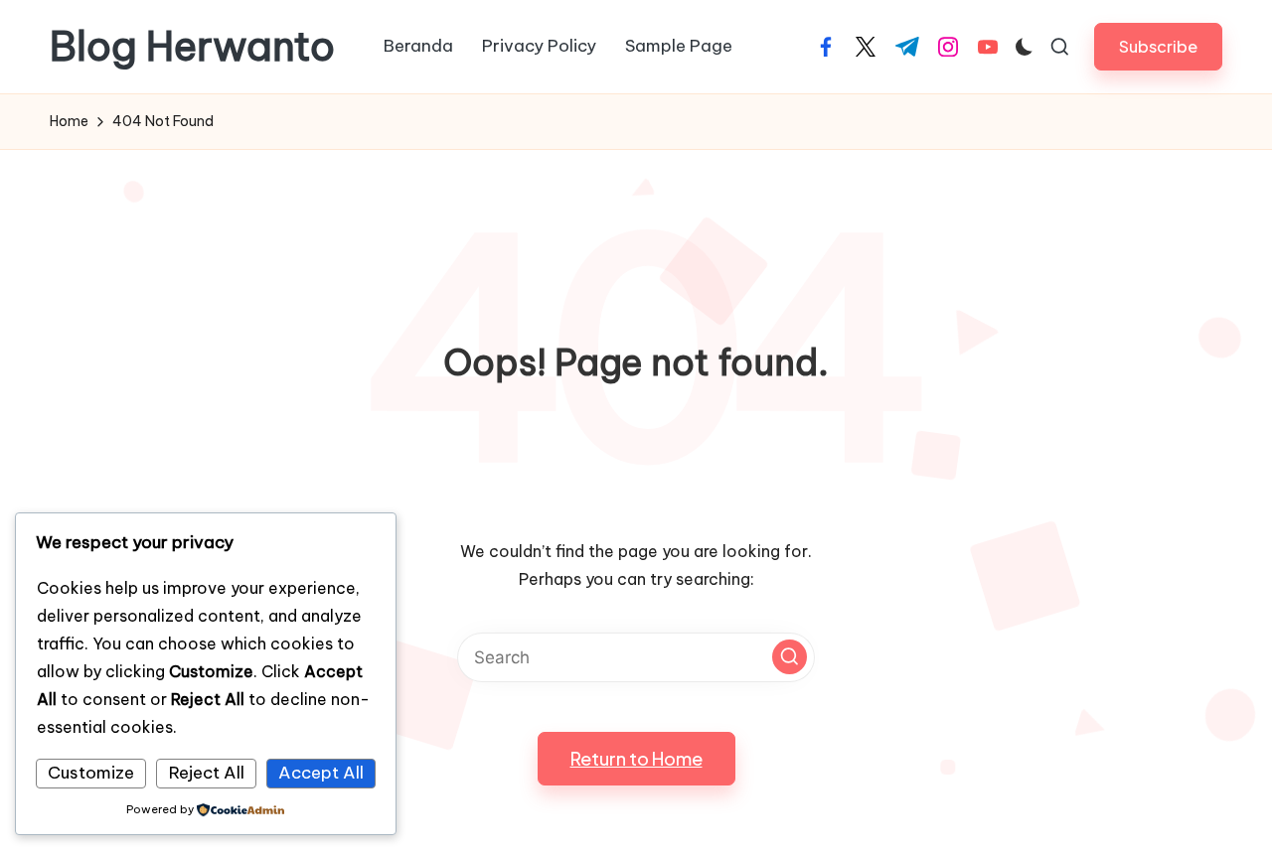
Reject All (206, 773)
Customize (91, 773)
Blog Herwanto (192, 47)
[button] (1158, 46)
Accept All (321, 773)
